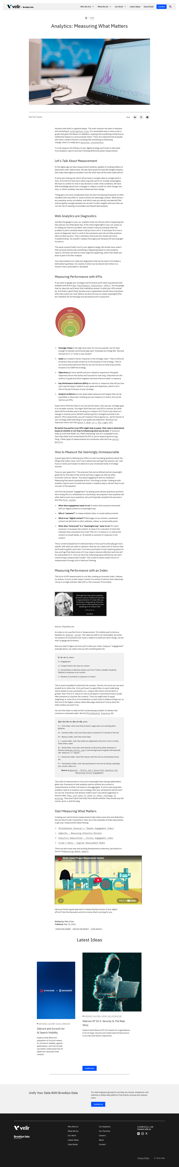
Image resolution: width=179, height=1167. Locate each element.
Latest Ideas (135, 6)
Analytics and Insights (80, 929)
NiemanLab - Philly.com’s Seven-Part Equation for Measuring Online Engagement (93, 771)
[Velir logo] (13, 7)
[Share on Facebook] (147, 117)
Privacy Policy (143, 1158)
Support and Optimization (111, 1016)
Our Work (72, 1135)
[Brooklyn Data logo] (27, 7)
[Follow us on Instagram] (142, 1133)
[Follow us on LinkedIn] (138, 1133)
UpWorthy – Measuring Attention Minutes (80, 833)
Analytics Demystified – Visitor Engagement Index (85, 838)
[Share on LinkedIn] (135, 117)
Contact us (98, 1104)
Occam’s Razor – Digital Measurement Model (81, 843)
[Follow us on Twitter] (146, 1133)
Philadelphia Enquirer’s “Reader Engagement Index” (86, 828)
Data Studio (149, 6)
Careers (102, 1135)
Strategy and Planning (63, 929)
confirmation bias (79, 131)
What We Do (73, 1131)
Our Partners (104, 1131)
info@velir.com (145, 1126)
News (101, 1140)
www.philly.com (77, 750)
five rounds (69, 500)
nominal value (72, 635)
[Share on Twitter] (141, 117)
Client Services (96, 929)
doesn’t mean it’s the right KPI (95, 422)
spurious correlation (92, 142)
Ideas (92, 18)
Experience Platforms (47, 1023)
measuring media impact (75, 851)
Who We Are (73, 1126)
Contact (161, 6)
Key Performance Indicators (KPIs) (91, 285)
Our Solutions (104, 1126)
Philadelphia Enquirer (98, 713)
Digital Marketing (63, 1023)
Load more (89, 1068)
